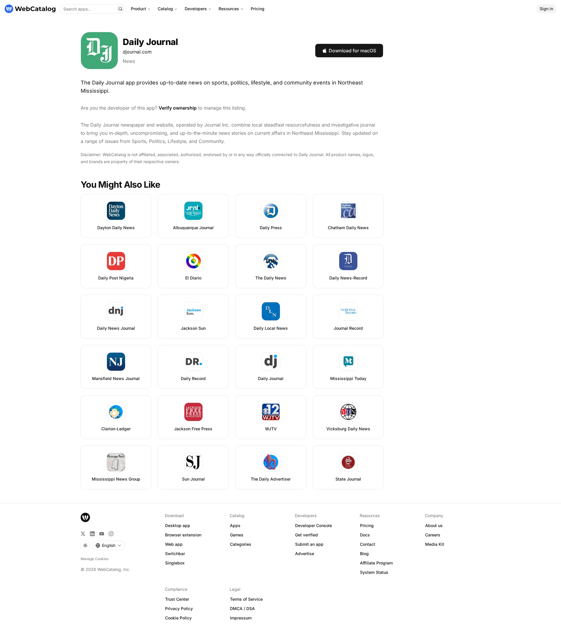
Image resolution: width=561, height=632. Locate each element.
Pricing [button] (367, 525)
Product (138, 8)
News (129, 61)
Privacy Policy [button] (179, 608)
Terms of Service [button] (246, 599)
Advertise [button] (304, 553)
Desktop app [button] (177, 525)
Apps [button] (235, 525)
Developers (196, 8)
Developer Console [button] (313, 525)
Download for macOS (352, 50)
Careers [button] (432, 534)
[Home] (30, 8)
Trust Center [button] (177, 599)
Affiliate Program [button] (376, 562)
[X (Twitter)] (83, 533)
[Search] (120, 8)
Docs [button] (365, 534)
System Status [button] (374, 572)
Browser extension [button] (183, 534)
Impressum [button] (241, 617)
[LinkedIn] (92, 533)
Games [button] (236, 534)
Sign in (546, 8)
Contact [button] (367, 544)
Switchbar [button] (175, 553)
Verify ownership (178, 108)
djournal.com (137, 52)
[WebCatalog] (85, 517)
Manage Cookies (94, 559)
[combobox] (108, 545)
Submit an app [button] (309, 544)
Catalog (165, 8)
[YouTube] (101, 533)
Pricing (257, 8)
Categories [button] (240, 544)
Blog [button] (364, 553)
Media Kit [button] (434, 544)
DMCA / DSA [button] (242, 608)
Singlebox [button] (175, 562)
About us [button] (434, 525)
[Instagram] (111, 533)
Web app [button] (174, 544)
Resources (229, 8)
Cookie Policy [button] (178, 617)
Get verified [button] (306, 534)
